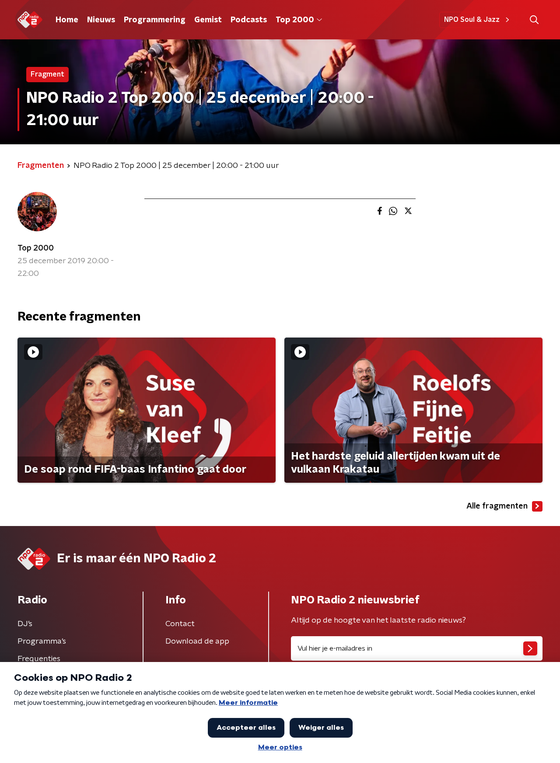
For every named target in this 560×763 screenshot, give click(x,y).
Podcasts (249, 20)
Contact (180, 624)
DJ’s (25, 624)
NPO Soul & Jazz (472, 19)
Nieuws (101, 20)
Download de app (197, 641)
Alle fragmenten (497, 506)
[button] (533, 20)
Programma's (42, 641)
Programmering (155, 20)
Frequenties (39, 659)
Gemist (208, 20)
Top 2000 (295, 20)
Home (67, 20)
